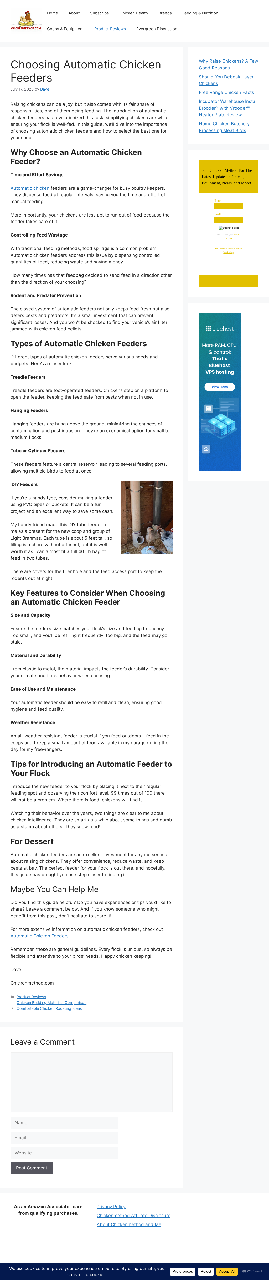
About (74, 13)
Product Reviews (110, 28)
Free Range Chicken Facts (226, 92)
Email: (217, 214)
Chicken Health (134, 13)
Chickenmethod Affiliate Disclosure (133, 1215)
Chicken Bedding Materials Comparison (51, 1002)
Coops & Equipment (65, 28)
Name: (218, 201)
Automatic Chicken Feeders (40, 935)
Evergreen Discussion (156, 28)
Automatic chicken (30, 188)
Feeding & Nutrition (200, 13)
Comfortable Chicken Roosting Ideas (49, 1008)
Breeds (165, 13)
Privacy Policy (111, 1206)
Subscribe (99, 13)
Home (52, 13)
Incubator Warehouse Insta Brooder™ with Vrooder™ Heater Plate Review (227, 108)
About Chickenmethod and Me (129, 1224)
